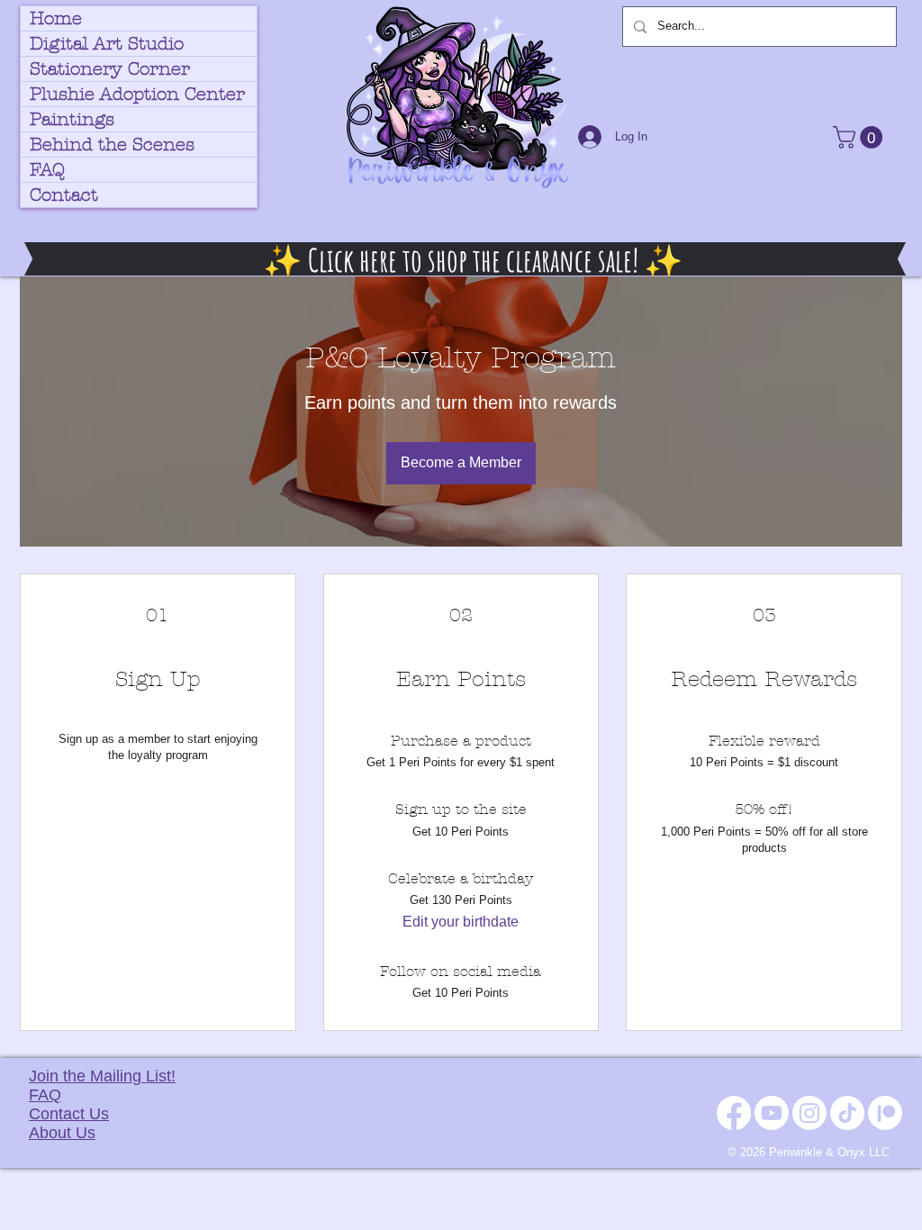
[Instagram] (809, 1113)
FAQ (47, 169)
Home (56, 18)
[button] (860, 137)
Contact (64, 195)
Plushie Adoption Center (137, 94)
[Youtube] (772, 1113)
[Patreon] (885, 1113)
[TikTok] (847, 1113)
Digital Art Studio (107, 43)
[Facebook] (734, 1113)
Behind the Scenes (112, 144)
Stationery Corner (110, 69)
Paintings (72, 119)
